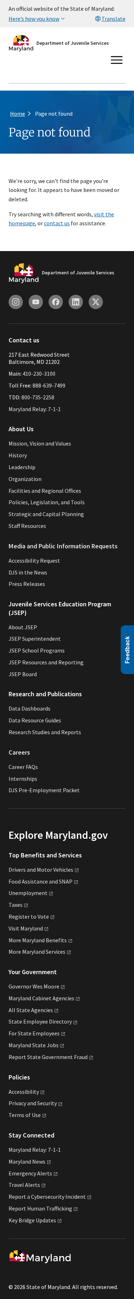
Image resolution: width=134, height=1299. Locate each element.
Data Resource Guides (35, 720)
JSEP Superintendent (35, 638)
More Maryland (38, 940)
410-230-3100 (39, 373)
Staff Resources (27, 525)
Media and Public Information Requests (63, 546)
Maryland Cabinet (41, 998)
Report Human (40, 1208)
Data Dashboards (29, 708)
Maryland (27, 1161)
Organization (25, 478)
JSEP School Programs (37, 650)
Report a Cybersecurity (47, 1196)
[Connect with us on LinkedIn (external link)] (76, 302)
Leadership (22, 467)
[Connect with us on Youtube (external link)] (36, 302)
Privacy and (33, 1103)
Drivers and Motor (41, 869)
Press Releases (27, 583)
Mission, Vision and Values (40, 443)
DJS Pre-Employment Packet (44, 790)
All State (31, 1010)
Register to (29, 916)
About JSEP (23, 627)
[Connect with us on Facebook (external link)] (56, 302)
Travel (24, 1184)
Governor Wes (34, 986)
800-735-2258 (37, 397)
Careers (19, 752)
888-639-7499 (49, 385)
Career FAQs (23, 766)
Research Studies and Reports (45, 732)
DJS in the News (28, 572)
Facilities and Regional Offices (45, 490)
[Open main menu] (116, 60)
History (18, 455)
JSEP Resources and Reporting (46, 662)
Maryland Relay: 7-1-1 (35, 409)
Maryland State (34, 1045)
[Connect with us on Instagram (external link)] (16, 302)
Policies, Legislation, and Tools (47, 502)
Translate (113, 18)
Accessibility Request (34, 560)
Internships (23, 778)
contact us (57, 223)
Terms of (25, 1114)
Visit (26, 928)
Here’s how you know (34, 18)
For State (34, 1033)
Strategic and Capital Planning (46, 514)
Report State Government (48, 1056)
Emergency (30, 1173)
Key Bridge (32, 1220)
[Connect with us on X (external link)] (96, 302)
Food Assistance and (41, 881)
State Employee (40, 1021)
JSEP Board (23, 674)
